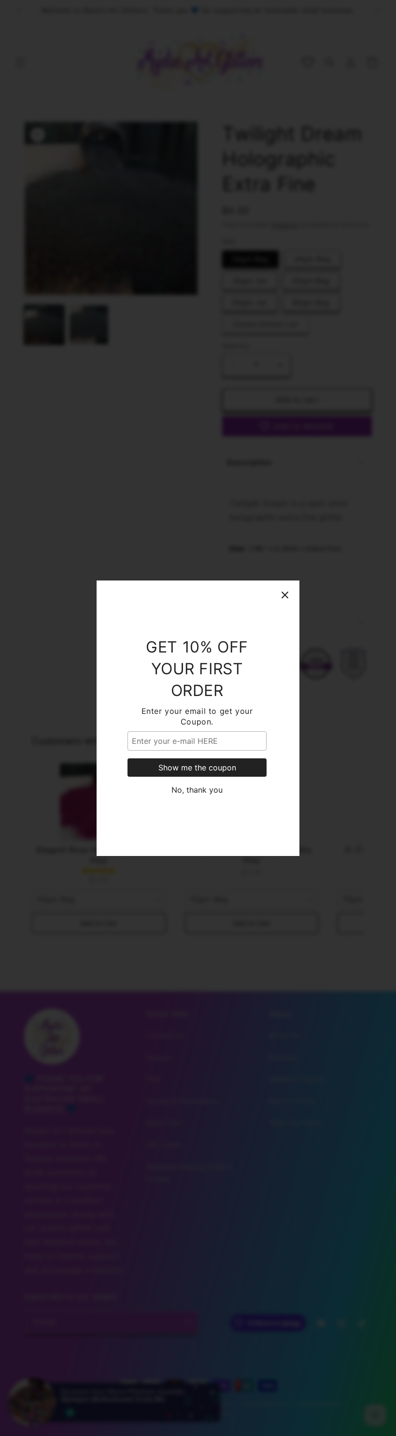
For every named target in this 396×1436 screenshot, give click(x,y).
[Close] (285, 595)
